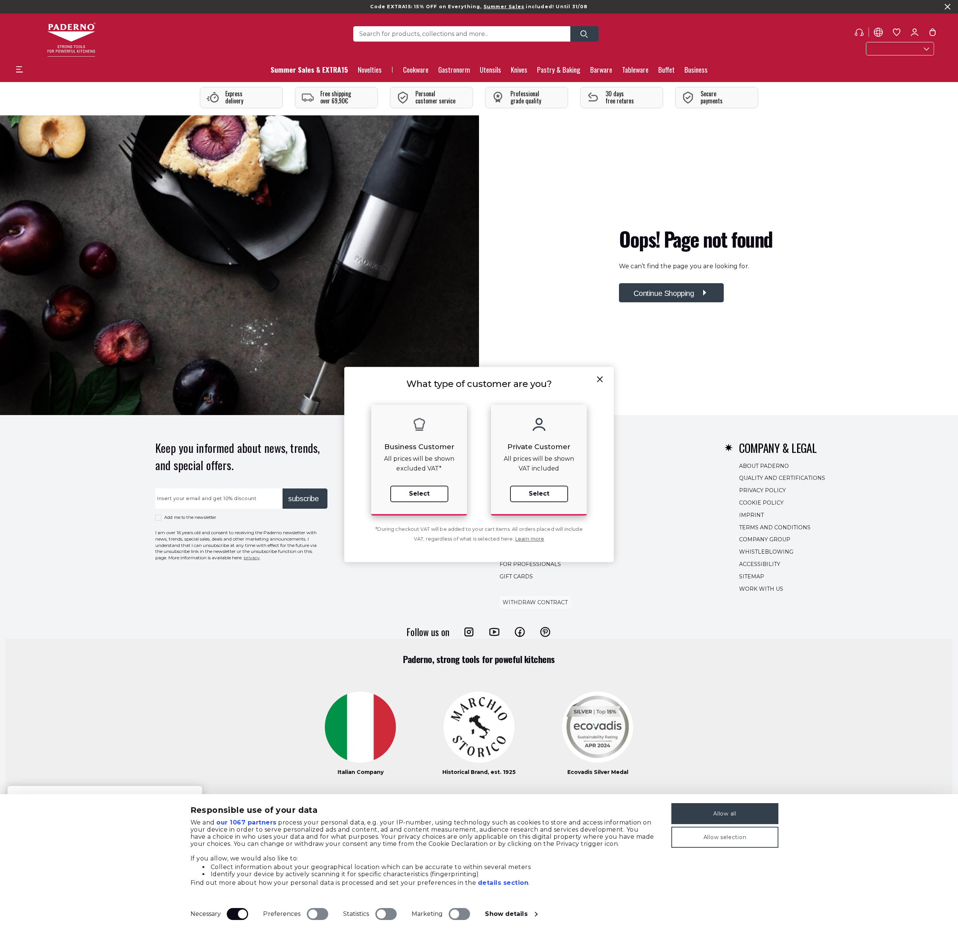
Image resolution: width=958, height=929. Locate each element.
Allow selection (725, 837)
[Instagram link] (469, 632)
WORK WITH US (761, 588)
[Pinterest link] (545, 632)
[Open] (584, 34)
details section (503, 882)
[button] (370, 71)
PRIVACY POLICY (762, 490)
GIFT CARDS (516, 576)
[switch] (317, 914)
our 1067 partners (246, 822)
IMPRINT (751, 514)
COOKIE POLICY (761, 502)
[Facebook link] (520, 632)
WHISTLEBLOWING (766, 551)
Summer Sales (503, 6)
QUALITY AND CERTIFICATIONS (782, 478)
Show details (506, 913)
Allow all (724, 813)
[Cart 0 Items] (932, 33)
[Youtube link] (494, 632)
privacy (252, 557)
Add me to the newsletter (190, 517)
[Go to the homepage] (71, 39)
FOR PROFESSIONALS (530, 564)
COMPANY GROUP (764, 539)
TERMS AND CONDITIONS (775, 527)
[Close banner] (947, 6)
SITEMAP (751, 576)
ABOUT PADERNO (764, 465)
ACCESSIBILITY (759, 564)
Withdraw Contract (535, 602)
